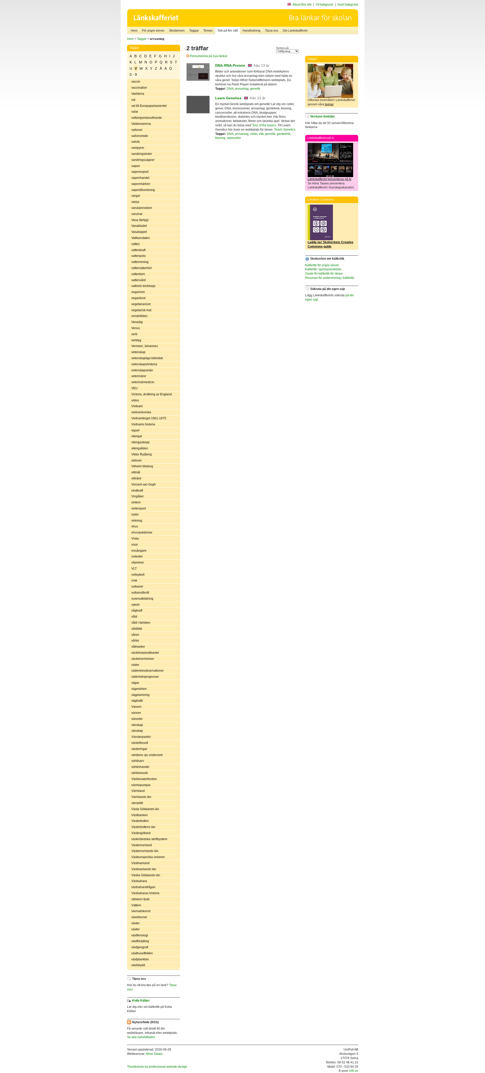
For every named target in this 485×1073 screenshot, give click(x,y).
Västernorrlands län (144, 851)
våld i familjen (140, 622)
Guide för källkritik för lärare (324, 273)
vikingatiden (139, 448)
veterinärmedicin (142, 382)
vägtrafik (137, 700)
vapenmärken (140, 184)
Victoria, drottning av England (151, 394)
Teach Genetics (284, 129)
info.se (353, 1070)
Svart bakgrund (347, 4)
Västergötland (141, 833)
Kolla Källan (140, 1000)
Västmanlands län (143, 869)
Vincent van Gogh (143, 484)
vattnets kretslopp (143, 286)
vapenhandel (140, 178)
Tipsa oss (271, 30)
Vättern (136, 905)
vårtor (135, 640)
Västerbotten (140, 821)
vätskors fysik (140, 899)
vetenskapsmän (142, 370)
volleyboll (137, 574)
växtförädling (140, 941)
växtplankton (140, 959)
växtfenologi (139, 935)
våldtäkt (136, 628)
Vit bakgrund (324, 4)
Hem (134, 30)
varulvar (136, 214)
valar (134, 111)
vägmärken (139, 689)
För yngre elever (153, 30)
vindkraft (137, 490)
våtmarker (138, 646)
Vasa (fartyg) (140, 220)
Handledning (251, 30)
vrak (134, 580)
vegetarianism (141, 304)
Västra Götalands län (145, 875)
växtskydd (138, 965)
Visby (135, 538)
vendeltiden (139, 316)
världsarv (137, 761)
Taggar (194, 30)
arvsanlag (242, 88)
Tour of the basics (264, 125)
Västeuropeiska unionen (148, 857)
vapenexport (140, 172)
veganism (138, 292)
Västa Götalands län (145, 809)
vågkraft (136, 610)
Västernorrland (141, 845)
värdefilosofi (139, 743)
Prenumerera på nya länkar (208, 56)
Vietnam (137, 406)
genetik (255, 88)
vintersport (138, 508)
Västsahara (139, 881)
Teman (208, 30)
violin (135, 514)
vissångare (139, 550)
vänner (136, 713)
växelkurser (139, 917)
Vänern (136, 707)
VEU (134, 388)
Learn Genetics (228, 98)
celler (253, 134)
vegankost (138, 298)
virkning (136, 520)
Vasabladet (139, 226)
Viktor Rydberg (141, 454)
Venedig (137, 322)
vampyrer (137, 148)
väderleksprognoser (145, 676)
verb (134, 334)
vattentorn (138, 274)
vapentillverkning (143, 190)
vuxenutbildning (142, 598)
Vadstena (137, 93)
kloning (220, 138)
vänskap (137, 725)
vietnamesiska (141, 412)
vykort (135, 604)
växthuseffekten (142, 953)
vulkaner (137, 586)
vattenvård (138, 280)
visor (134, 544)
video (135, 400)
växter (135, 923)
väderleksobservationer (147, 670)
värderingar (139, 749)
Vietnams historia (143, 424)
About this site (302, 4)
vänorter (137, 719)
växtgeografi (139, 947)
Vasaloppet (139, 232)
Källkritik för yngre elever (322, 265)
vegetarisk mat (141, 310)
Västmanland (140, 863)
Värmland (138, 791)
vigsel (135, 430)
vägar (135, 683)
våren (135, 635)
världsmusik (139, 773)
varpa (135, 202)
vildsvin (136, 460)
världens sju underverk (147, 755)
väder (135, 665)
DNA (230, 88)
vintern (136, 502)
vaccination (139, 87)
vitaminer (137, 562)
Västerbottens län (143, 827)
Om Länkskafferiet (295, 30)
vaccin (135, 81)
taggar (329, 104)
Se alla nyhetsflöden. (141, 1037)
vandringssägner (143, 160)
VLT (134, 568)
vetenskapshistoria (144, 364)
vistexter (137, 556)
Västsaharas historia (145, 893)
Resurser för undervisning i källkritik (329, 278)
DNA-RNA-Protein (230, 65)
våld (134, 616)
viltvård (136, 478)
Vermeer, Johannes (144, 346)
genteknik (283, 134)
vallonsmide (139, 136)
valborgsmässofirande (146, 117)
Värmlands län (141, 797)
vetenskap (138, 352)
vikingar (136, 436)
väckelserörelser (142, 659)
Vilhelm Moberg (142, 466)
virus (134, 526)
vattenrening (140, 262)
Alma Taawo (154, 1054)
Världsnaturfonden (144, 779)
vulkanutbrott (140, 592)
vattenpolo (138, 256)
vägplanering (140, 695)
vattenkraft (138, 250)
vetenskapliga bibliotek (147, 358)
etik (261, 134)
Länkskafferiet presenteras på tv (329, 179)
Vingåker (137, 496)
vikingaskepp (140, 442)
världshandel (140, 767)
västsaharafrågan (143, 887)
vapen (135, 166)
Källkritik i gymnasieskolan (323, 269)
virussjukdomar (141, 532)
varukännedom (141, 208)
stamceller (234, 138)
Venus (135, 328)
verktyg (136, 340)
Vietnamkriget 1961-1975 (148, 418)
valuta (135, 141)
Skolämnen (177, 30)
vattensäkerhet (141, 268)
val (133, 100)
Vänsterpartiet (141, 737)
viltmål (135, 472)
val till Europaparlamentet (148, 106)
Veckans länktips (322, 116)
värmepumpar (141, 785)
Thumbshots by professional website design (157, 1066)
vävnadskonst (140, 911)
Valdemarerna (141, 124)
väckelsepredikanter (145, 652)
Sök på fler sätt (227, 30)
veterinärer (138, 376)
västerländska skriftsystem (149, 839)
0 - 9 (133, 74)
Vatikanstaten (140, 238)
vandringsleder (141, 154)
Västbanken (139, 815)
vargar (135, 196)
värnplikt (137, 803)
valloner (136, 130)
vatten (135, 244)
